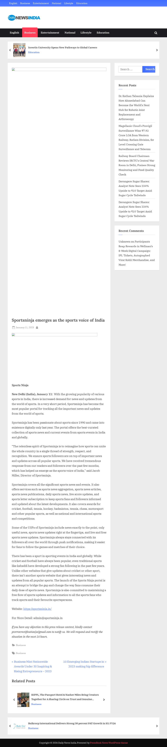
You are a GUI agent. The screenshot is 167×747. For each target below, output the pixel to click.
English (13, 3)
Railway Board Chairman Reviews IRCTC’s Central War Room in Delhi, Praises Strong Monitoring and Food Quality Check (137, 165)
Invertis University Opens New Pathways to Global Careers (62, 47)
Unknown (124, 241)
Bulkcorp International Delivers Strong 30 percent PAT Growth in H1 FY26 (72, 723)
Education (81, 3)
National (56, 3)
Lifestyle (68, 3)
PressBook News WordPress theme (109, 742)
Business (25, 3)
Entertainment (41, 3)
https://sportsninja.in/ (37, 609)
